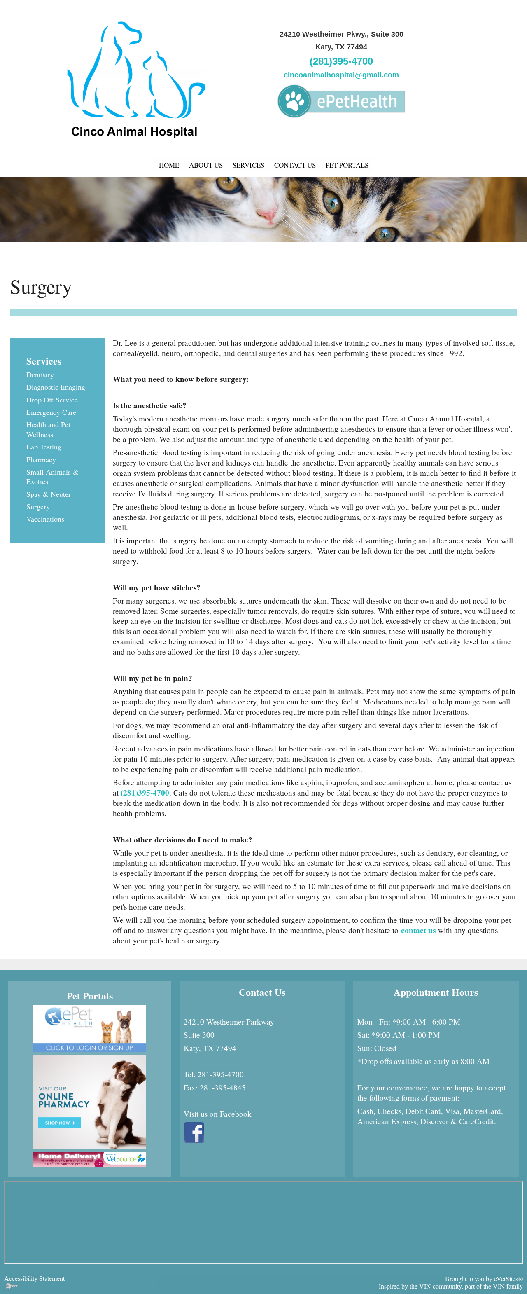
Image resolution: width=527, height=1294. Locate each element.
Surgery (38, 506)
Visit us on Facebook (219, 1114)
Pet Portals (347, 165)
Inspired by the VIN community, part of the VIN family (451, 1286)
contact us (418, 930)
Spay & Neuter (48, 494)
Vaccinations (45, 519)
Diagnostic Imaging (55, 387)
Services (248, 165)
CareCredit (476, 1121)
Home (169, 165)
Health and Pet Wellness (48, 429)
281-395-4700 (221, 1074)
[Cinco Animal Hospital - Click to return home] (134, 73)
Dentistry (40, 374)
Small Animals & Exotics (52, 476)
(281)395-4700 (341, 61)
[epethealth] (89, 1027)
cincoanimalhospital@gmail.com (341, 75)
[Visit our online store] (89, 1158)
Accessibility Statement (34, 1278)
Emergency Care (51, 412)
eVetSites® (508, 1278)
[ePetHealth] (341, 99)
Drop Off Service (52, 400)
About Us (206, 165)
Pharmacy (41, 459)
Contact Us (295, 165)
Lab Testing (43, 447)
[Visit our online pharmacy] (89, 1101)
